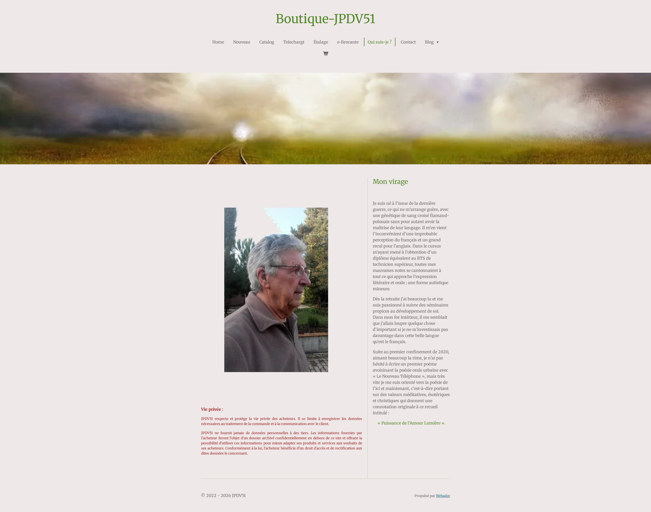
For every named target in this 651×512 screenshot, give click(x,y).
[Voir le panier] (325, 53)
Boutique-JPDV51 (325, 18)
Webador (443, 496)
